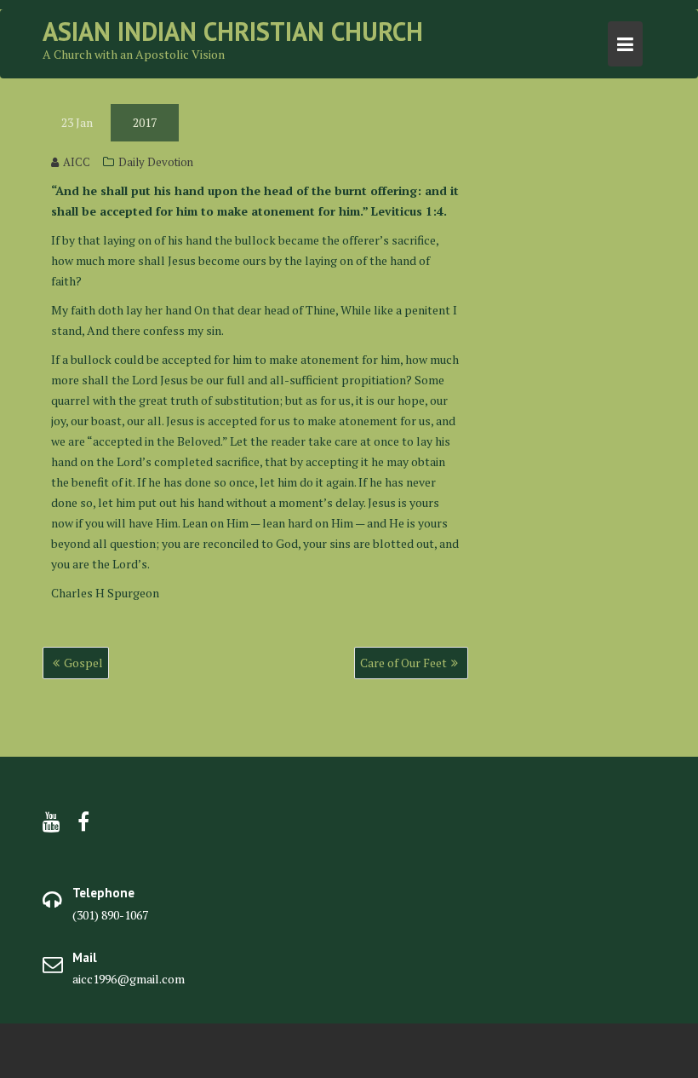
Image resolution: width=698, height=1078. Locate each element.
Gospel (83, 662)
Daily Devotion (155, 162)
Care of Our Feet (403, 662)
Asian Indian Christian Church (233, 31)
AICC (76, 162)
